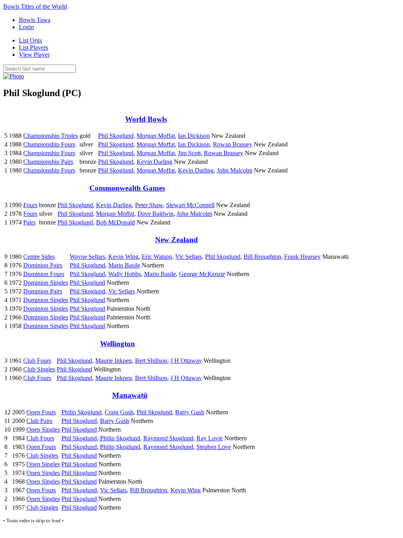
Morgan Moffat (156, 135)
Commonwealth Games (127, 188)
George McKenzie (202, 274)
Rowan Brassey (232, 144)
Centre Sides (39, 256)
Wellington (117, 343)
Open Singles (43, 429)
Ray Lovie (209, 438)
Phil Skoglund (115, 135)
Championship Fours (49, 144)
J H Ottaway (186, 360)
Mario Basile (124, 265)
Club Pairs (39, 420)
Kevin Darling (154, 161)
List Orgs (30, 40)
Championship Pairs (48, 161)
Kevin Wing (123, 256)
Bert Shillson (151, 360)
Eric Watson (157, 256)
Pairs (29, 222)
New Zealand (176, 240)
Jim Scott (189, 153)
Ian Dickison (194, 135)
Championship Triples (50, 135)
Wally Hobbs (124, 274)
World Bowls (146, 119)
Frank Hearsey (302, 256)
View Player (34, 54)
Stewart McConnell (190, 205)
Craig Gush (119, 412)
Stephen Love (213, 446)
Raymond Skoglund (168, 438)
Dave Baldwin (155, 213)
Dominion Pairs (42, 265)
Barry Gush (189, 412)
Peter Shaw (149, 205)
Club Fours (37, 360)
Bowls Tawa (34, 20)
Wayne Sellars (87, 256)
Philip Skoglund (81, 412)
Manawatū (130, 395)
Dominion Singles (45, 282)
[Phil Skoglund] (13, 76)
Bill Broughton (262, 256)
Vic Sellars (188, 256)
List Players (33, 47)
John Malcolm (234, 170)
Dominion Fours (43, 274)
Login (26, 27)
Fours (30, 205)
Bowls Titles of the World (35, 6)
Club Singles (39, 369)
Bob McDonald (115, 222)
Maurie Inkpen (113, 360)
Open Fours (41, 412)
